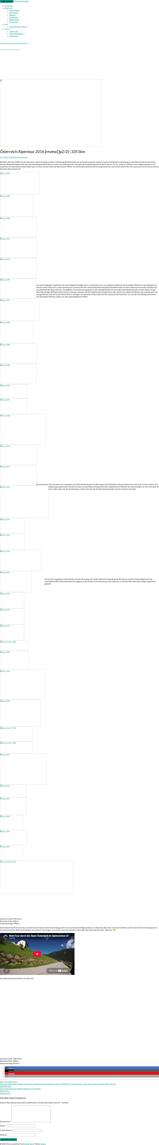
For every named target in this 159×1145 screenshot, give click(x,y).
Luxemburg (13, 17)
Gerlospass (28, 1084)
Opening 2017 (5, 1092)
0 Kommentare (23, 157)
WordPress (28, 1144)
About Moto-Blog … (17, 33)
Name (3, 1126)
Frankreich (13, 22)
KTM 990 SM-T (65, 1084)
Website (3, 1135)
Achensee (4, 1084)
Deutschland (14, 10)
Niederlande (14, 19)
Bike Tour (8, 8)
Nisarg (43, 1144)
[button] (9, 1068)
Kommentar (5, 1121)
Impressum (13, 36)
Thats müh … (14, 31)
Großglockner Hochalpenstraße (46, 1084)
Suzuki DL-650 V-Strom (18, 26)
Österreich (13, 13)
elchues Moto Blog (21, 1)
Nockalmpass (76, 1084)
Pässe (94, 1084)
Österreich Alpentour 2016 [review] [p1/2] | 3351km (20, 1087)
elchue (15, 157)
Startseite (9, 6)
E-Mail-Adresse (6, 1130)
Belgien (12, 15)
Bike (10, 1084)
